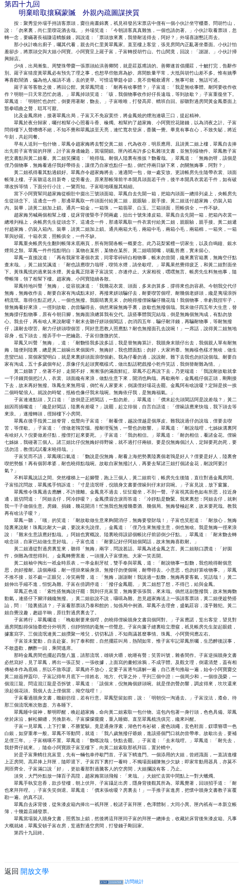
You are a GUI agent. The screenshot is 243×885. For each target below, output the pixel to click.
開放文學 (34, 871)
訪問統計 (134, 881)
